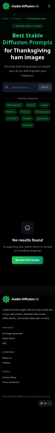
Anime (44, 105)
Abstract (27, 125)
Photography (42, 111)
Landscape (42, 118)
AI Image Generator (12, 333)
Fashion (31, 105)
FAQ (4, 343)
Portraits (25, 111)
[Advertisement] (27, 179)
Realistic (10, 111)
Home (5, 18)
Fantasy (27, 118)
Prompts (17, 18)
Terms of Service (10, 382)
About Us (7, 357)
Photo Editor (8, 338)
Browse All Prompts (27, 260)
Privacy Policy (9, 377)
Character (12, 118)
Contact (6, 362)
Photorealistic (14, 105)
